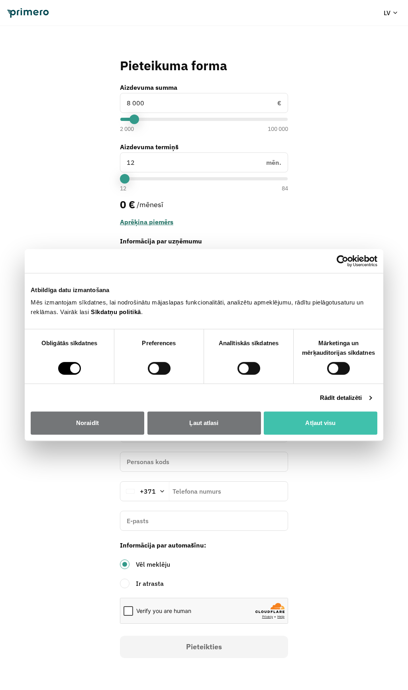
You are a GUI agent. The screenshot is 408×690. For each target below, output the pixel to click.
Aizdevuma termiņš (149, 147)
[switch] (159, 368)
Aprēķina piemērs (146, 222)
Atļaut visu (320, 422)
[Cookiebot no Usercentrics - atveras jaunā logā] (342, 261)
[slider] (134, 119)
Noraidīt (87, 422)
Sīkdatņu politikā (116, 311)
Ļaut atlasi (203, 422)
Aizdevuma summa (148, 87)
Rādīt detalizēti (341, 397)
